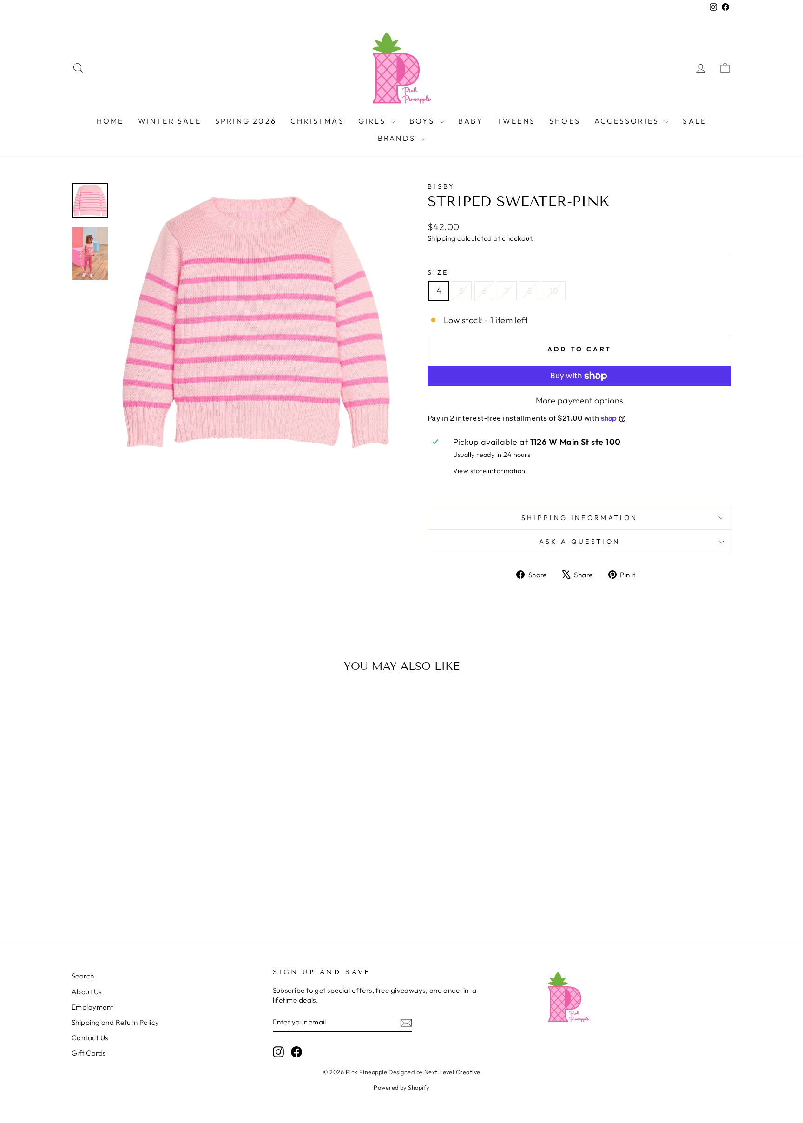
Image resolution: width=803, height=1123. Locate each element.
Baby (470, 121)
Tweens (516, 121)
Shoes (564, 121)
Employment (92, 1007)
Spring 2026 (245, 121)
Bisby (441, 186)
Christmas (317, 121)
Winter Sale (169, 121)
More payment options (580, 400)
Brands (398, 138)
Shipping (442, 238)
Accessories (628, 121)
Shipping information (579, 518)
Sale (694, 121)
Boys (423, 121)
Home (110, 121)
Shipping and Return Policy (115, 1022)
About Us (87, 991)
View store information (489, 471)
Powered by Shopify (401, 1087)
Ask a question (579, 541)
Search (83, 975)
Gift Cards (89, 1053)
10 (553, 290)
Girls (373, 121)
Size (438, 272)
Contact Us (90, 1037)
